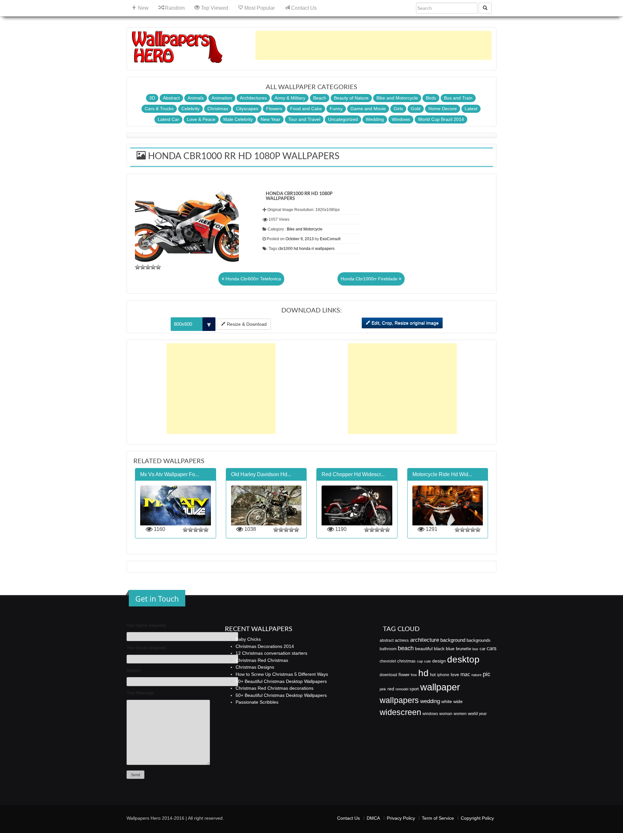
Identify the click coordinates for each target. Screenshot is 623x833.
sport (414, 689)
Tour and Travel (304, 119)
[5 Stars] (158, 267)
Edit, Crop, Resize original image (404, 322)
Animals (196, 97)
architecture (424, 640)
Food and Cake (306, 108)
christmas (406, 661)
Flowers (274, 108)
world (473, 713)
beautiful (424, 648)
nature (476, 675)
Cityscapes (247, 108)
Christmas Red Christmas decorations (274, 688)
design (439, 660)
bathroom (388, 649)
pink (383, 689)
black (439, 648)
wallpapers (325, 248)
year (483, 713)
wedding (430, 701)
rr (313, 248)
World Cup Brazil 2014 (441, 119)
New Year (270, 119)
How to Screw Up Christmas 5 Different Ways (282, 674)
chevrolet (388, 661)
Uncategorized (343, 119)
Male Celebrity (238, 119)
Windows (401, 119)
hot (433, 674)
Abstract (171, 97)
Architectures (253, 97)
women (460, 713)
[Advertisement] (373, 45)
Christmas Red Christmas (262, 660)
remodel (402, 689)
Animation (222, 97)
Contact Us (303, 8)
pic (486, 674)
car (482, 648)
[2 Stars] (142, 267)
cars (491, 648)
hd (296, 248)
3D (152, 97)
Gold (416, 108)
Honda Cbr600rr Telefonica (252, 278)
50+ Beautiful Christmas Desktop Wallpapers (281, 681)
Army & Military (290, 97)
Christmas (217, 108)
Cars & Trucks (159, 108)
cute (427, 661)
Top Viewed (214, 8)
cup (420, 661)
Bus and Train (458, 97)
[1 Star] (137, 267)
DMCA (373, 818)
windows (430, 713)
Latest (471, 108)
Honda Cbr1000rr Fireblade (370, 278)
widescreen (400, 712)
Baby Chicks (248, 639)
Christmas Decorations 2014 (265, 646)
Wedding (375, 119)
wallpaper (440, 687)
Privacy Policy (401, 818)
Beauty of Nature (351, 97)
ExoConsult (330, 239)
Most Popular (259, 8)
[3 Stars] (148, 267)
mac (465, 674)
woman (445, 713)
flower (403, 674)
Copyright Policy (477, 818)
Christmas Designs (255, 667)
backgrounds (479, 640)
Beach (319, 97)
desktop (463, 659)
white (446, 701)
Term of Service (438, 818)
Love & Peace (201, 119)
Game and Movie (368, 108)
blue (450, 648)
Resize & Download (246, 324)
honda (305, 248)
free (414, 675)
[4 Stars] (153, 267)
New (143, 8)
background (452, 640)
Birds (431, 97)
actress (402, 640)
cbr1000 (285, 248)
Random (174, 8)
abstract (387, 640)
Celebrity (190, 108)
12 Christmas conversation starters (271, 653)
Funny (336, 108)
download (388, 675)
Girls (398, 108)
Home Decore (442, 108)
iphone (443, 675)
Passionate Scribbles (257, 702)
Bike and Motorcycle (397, 97)
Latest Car (168, 119)
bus (475, 649)
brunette (463, 648)
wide (458, 701)
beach (406, 648)
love (455, 674)
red (390, 688)
